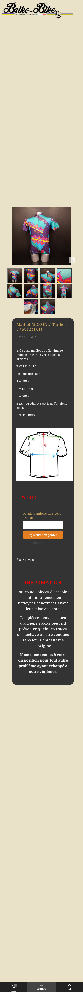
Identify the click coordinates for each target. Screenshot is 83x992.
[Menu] (79, 10)
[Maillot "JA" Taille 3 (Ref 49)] (67, 325)
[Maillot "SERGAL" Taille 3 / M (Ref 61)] (72, 260)
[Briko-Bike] (37, 10)
